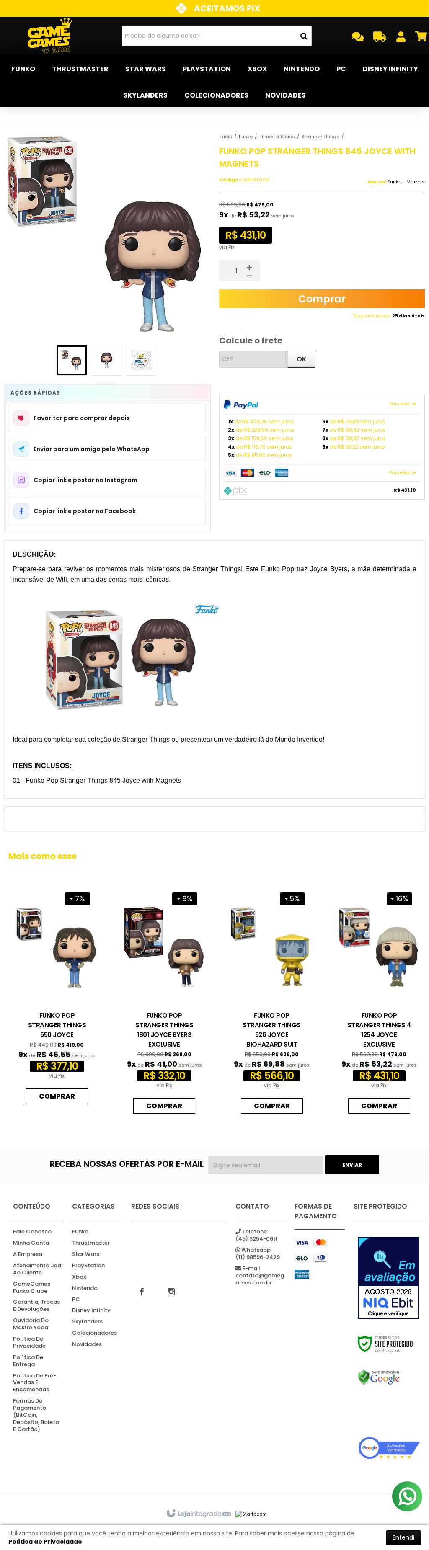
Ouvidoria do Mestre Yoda (31, 1324)
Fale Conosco (32, 1231)
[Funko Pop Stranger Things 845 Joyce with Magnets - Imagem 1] (72, 360)
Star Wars (85, 1254)
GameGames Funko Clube (31, 1288)
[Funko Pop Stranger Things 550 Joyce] (57, 996)
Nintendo (85, 1288)
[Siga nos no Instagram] (170, 1291)
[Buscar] (304, 36)
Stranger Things (320, 136)
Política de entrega (28, 1361)
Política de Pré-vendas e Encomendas (34, 1383)
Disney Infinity (91, 1310)
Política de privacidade (29, 1343)
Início (225, 136)
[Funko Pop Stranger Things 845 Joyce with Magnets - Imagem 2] (106, 360)
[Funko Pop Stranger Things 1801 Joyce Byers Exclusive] (164, 1001)
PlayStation (88, 1265)
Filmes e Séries (277, 136)
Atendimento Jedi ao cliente (37, 1269)
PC (76, 1299)
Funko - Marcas (406, 181)
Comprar (322, 299)
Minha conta (31, 1243)
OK (302, 359)
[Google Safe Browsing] (389, 1377)
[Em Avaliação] (389, 1278)
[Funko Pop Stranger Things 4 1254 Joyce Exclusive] (379, 1001)
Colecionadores (94, 1333)
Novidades (87, 1344)
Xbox (79, 1277)
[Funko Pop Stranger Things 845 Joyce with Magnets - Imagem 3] (141, 360)
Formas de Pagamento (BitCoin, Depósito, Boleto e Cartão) (36, 1415)
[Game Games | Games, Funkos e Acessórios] (50, 35)
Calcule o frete (250, 340)
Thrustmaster (91, 1243)
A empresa (27, 1254)
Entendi (403, 1537)
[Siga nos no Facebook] (141, 1291)
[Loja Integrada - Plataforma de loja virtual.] (198, 1514)
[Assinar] (352, 1164)
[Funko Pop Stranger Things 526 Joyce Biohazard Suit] (271, 1001)
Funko (246, 136)
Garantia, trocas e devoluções (36, 1306)
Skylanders (87, 1322)
